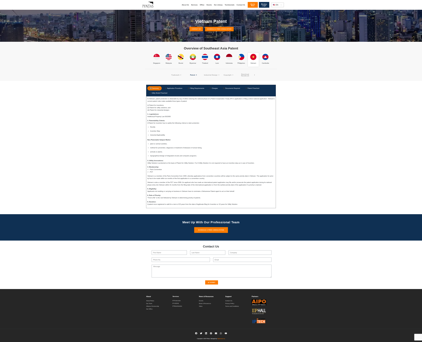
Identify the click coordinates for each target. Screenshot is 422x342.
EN (276, 5)
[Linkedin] (206, 333)
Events (209, 5)
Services (194, 5)
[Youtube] (226, 333)
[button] (229, 75)
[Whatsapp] (221, 333)
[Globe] (211, 333)
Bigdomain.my (221, 338)
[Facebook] (196, 333)
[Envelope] (216, 333)
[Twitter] (201, 333)
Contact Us (241, 5)
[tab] (154, 88)
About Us (185, 5)
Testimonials (229, 5)
